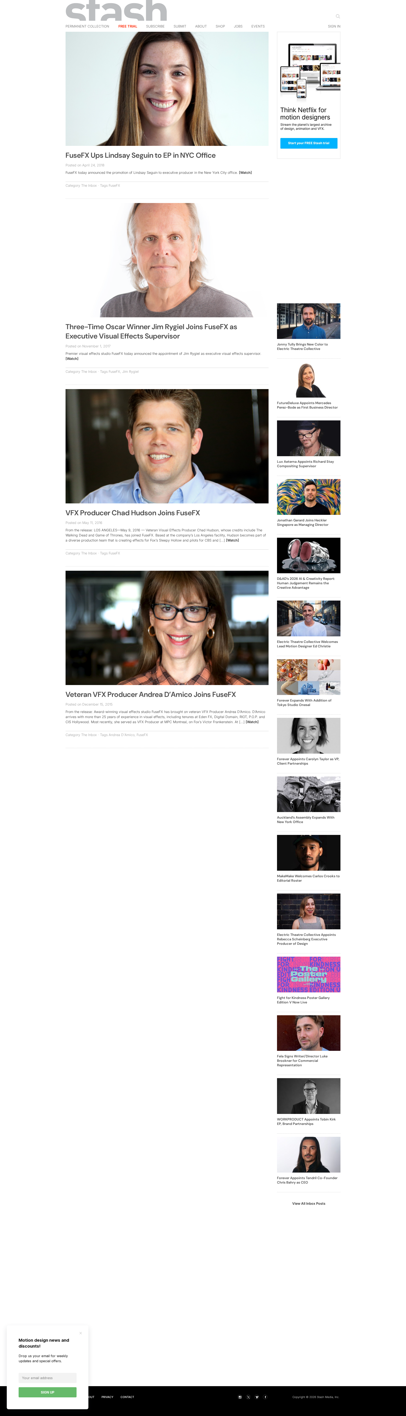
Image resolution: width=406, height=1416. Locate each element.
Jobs (238, 26)
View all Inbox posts (308, 1203)
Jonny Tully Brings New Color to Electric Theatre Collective (302, 346)
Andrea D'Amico (121, 735)
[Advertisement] (167, 782)
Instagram (239, 1397)
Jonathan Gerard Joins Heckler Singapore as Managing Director (302, 522)
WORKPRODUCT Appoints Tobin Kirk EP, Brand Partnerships (306, 1121)
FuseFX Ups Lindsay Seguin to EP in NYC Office (141, 155)
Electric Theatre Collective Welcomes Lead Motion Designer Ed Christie (307, 644)
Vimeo (256, 1397)
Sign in (334, 26)
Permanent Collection (87, 26)
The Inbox (89, 185)
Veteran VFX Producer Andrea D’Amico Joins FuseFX (151, 694)
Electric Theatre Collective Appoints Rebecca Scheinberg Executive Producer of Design (306, 939)
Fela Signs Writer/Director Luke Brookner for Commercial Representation (302, 1060)
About (201, 26)
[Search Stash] (337, 16)
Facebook (265, 1397)
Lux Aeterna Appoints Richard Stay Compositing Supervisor (305, 463)
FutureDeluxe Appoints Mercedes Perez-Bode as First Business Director (307, 405)
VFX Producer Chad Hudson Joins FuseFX (133, 513)
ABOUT (89, 1397)
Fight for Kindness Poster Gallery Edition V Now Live (303, 1000)
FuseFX (114, 185)
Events (258, 26)
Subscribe (155, 26)
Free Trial (127, 26)
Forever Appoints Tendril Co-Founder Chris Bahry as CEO (307, 1180)
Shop (220, 26)
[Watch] (245, 172)
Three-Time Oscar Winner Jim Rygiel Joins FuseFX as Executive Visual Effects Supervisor (151, 331)
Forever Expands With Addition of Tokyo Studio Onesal (304, 702)
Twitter (248, 1397)
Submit (180, 26)
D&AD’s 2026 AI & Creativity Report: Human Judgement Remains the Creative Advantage (306, 583)
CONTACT (127, 1397)
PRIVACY (107, 1397)
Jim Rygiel (130, 371)
